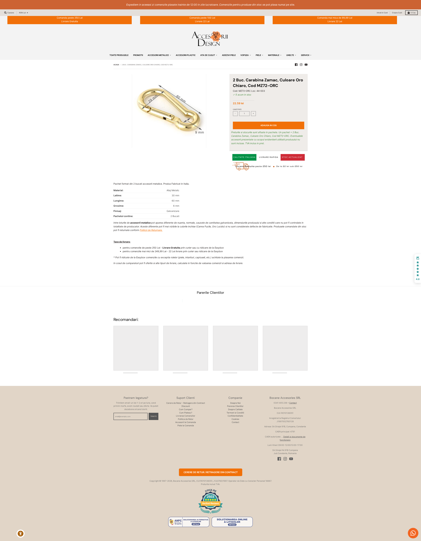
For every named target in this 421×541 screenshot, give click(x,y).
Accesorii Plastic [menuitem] (186, 55)
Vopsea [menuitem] (244, 55)
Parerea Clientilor (235, 406)
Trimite (153, 416)
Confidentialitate (235, 416)
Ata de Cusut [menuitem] (207, 55)
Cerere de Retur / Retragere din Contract (211, 472)
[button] (417, 268)
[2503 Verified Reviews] (210, 514)
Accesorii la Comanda (185, 422)
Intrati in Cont (382, 13)
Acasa (116, 65)
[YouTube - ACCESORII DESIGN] (306, 64)
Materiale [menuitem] (273, 55)
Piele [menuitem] (258, 55)
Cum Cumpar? (185, 409)
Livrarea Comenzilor (185, 416)
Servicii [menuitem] (305, 55)
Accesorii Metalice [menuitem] (158, 55)
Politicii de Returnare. (151, 230)
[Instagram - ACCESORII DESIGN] (301, 64)
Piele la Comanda (185, 425)
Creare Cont (397, 13)
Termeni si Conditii (235, 412)
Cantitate (237, 109)
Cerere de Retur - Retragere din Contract (185, 403)
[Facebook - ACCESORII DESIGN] (296, 64)
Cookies (235, 419)
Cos (413, 13)
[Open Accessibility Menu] (20, 533)
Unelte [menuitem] (290, 55)
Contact (235, 422)
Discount (186, 406)
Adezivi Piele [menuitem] (229, 55)
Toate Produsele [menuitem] (119, 55)
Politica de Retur (185, 419)
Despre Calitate (235, 409)
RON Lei (22, 13)
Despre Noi (235, 403)
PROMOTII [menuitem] (138, 55)
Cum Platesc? (185, 412)
